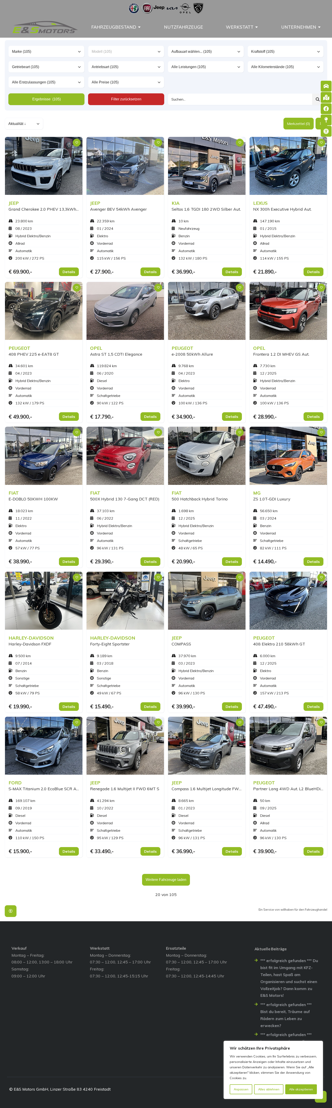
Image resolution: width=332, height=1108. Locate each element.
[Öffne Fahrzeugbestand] (139, 27)
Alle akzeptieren (301, 1089)
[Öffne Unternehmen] (319, 27)
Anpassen (241, 1089)
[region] (273, 1070)
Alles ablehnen (268, 1089)
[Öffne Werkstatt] (257, 27)
